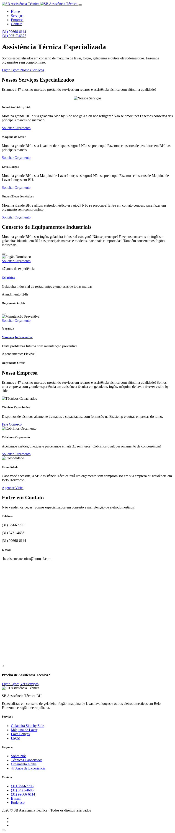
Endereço (18, 802)
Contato (16, 24)
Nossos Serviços (32, 70)
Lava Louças (20, 734)
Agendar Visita (12, 488)
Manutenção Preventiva (17, 337)
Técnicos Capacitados (26, 760)
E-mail (16, 798)
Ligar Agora (11, 70)
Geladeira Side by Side (27, 726)
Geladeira (8, 277)
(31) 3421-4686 (22, 790)
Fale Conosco (12, 424)
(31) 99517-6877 (14, 36)
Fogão (15, 738)
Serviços (17, 16)
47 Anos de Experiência (28, 768)
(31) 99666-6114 (14, 32)
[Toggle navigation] (80, 5)
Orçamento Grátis (23, 764)
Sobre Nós (18, 756)
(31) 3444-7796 (22, 786)
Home (15, 11)
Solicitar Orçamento (16, 128)
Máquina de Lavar (24, 730)
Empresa (17, 20)
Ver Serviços (29, 684)
